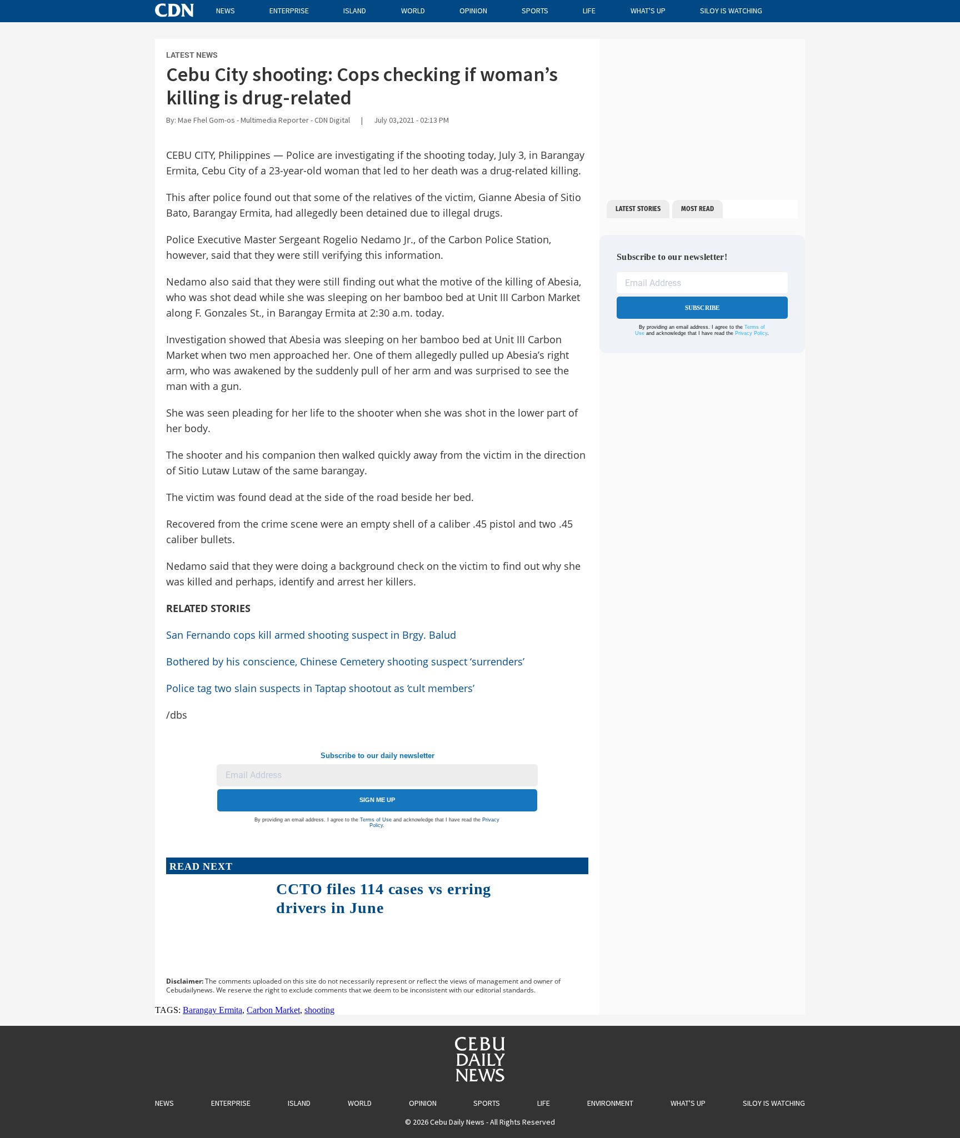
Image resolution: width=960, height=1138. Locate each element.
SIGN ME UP (377, 799)
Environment (610, 1103)
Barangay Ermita (212, 1010)
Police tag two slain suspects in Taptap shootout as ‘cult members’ (320, 688)
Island (354, 11)
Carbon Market (273, 1010)
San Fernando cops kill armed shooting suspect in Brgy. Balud (311, 634)
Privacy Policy (751, 333)
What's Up (648, 11)
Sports (535, 11)
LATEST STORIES (638, 209)
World (413, 11)
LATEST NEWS (192, 55)
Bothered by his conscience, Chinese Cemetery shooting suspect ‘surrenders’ (345, 661)
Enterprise (289, 11)
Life (589, 11)
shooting (319, 1010)
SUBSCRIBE (702, 307)
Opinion (473, 11)
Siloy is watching (731, 11)
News (225, 11)
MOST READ (697, 209)
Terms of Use (376, 820)
